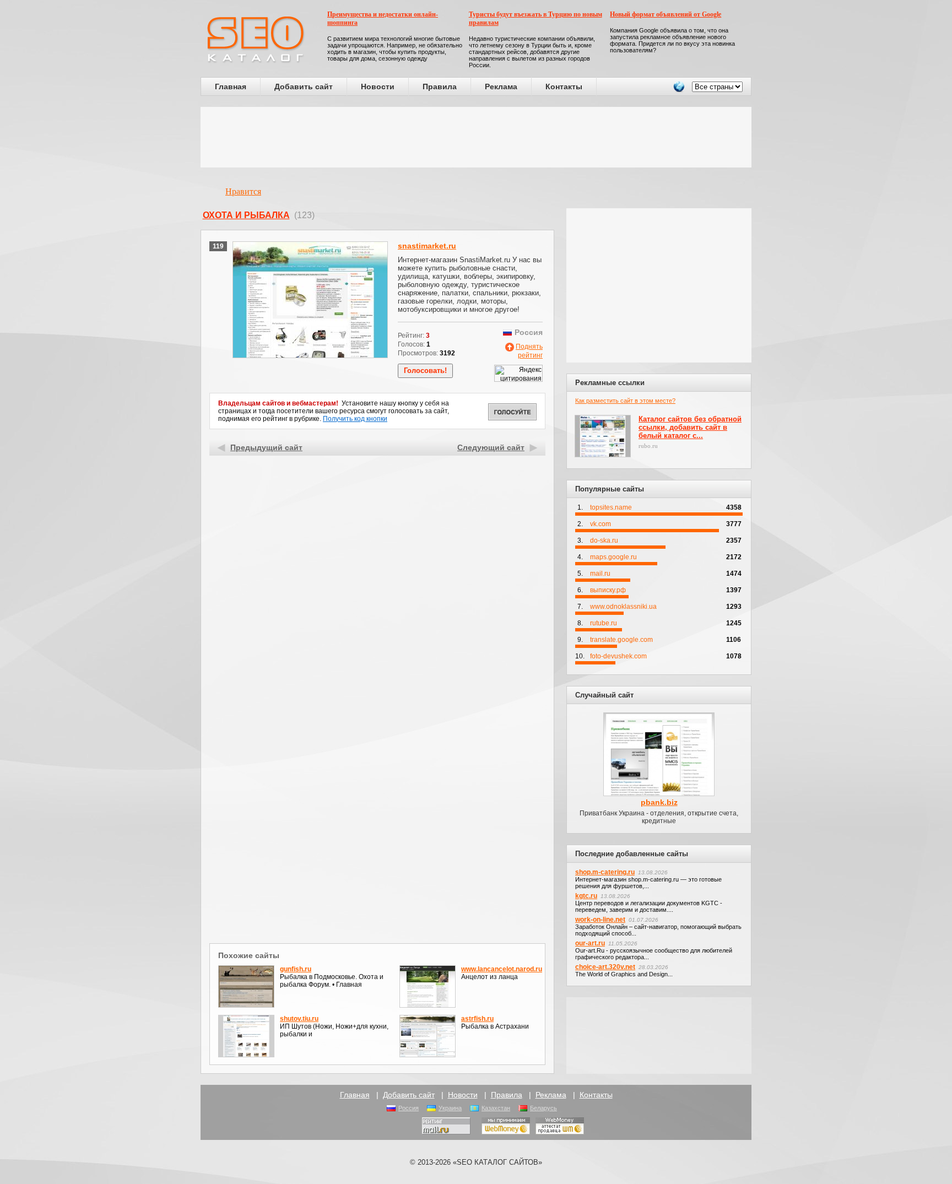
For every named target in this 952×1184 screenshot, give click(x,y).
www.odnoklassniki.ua (623, 606)
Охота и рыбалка (246, 215)
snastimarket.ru (427, 245)
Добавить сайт (303, 86)
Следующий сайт (490, 447)
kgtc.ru (586, 896)
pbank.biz (659, 802)
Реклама (501, 86)
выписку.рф (608, 590)
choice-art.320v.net (605, 967)
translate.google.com (621, 640)
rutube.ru (603, 623)
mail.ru (600, 573)
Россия (408, 1108)
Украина (450, 1108)
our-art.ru (590, 943)
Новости (377, 86)
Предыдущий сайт (266, 447)
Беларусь (543, 1108)
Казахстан (496, 1108)
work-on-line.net (600, 919)
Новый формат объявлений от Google (665, 14)
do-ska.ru (604, 540)
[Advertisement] (476, 137)
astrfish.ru (477, 1019)
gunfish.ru (295, 969)
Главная (230, 86)
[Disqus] (377, 797)
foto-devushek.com (618, 656)
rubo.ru (648, 445)
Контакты (563, 86)
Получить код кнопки (355, 419)
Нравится (243, 191)
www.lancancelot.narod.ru (501, 969)
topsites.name (611, 507)
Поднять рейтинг (529, 351)
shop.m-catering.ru (605, 872)
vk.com (600, 524)
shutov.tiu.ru (299, 1019)
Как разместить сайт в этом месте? (625, 400)
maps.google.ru (613, 557)
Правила (440, 86)
